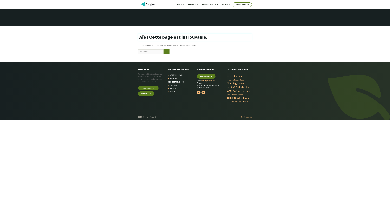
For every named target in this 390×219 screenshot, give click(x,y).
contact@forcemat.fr (207, 81)
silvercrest (238, 101)
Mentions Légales (246, 117)
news (248, 91)
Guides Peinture (243, 87)
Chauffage (232, 83)
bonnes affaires (232, 80)
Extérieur (192, 4)
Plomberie (230, 101)
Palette (228, 94)
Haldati (173, 88)
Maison (179, 4)
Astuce (238, 76)
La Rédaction (146, 93)
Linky (243, 91)
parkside (231, 97)
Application (229, 77)
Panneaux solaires (237, 94)
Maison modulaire (176, 75)
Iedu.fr (172, 92)
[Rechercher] (167, 51)
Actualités (226, 4)
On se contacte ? (242, 4)
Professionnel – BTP (210, 4)
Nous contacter (206, 76)
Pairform (173, 85)
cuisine (241, 84)
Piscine (246, 98)
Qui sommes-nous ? (148, 88)
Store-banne (245, 101)
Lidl (239, 91)
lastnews (231, 91)
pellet (239, 98)
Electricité (230, 87)
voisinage (229, 104)
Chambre (242, 80)
